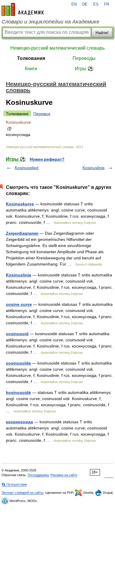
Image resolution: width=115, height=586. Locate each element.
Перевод (41, 113)
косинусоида (19, 421)
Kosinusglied (26, 167)
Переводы (84, 58)
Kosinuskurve (20, 204)
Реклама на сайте (63, 475)
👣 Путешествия (14, 484)
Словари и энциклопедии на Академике (50, 22)
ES (95, 4)
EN (74, 4)
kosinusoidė (18, 392)
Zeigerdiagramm (22, 233)
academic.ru (22, 9)
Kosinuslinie (94, 167)
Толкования (31, 58)
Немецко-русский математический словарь (57, 48)
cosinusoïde (18, 363)
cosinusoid (17, 333)
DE (85, 4)
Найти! (102, 32)
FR (106, 4)
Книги (31, 68)
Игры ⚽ (84, 68)
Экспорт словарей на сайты (22, 492)
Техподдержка (38, 475)
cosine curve (19, 304)
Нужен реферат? (47, 159)
